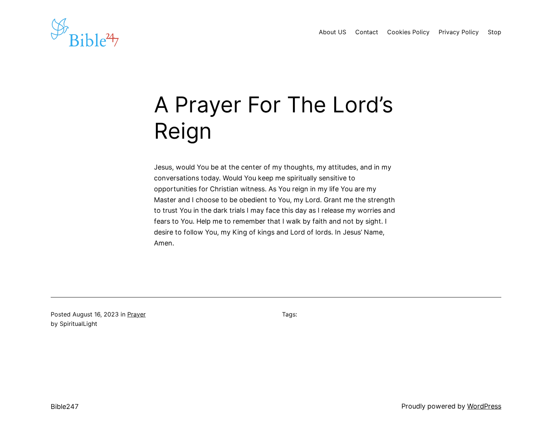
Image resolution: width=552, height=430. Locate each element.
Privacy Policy (459, 32)
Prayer (136, 314)
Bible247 (64, 406)
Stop (494, 32)
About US (332, 32)
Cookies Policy (408, 32)
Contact (366, 32)
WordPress (484, 406)
